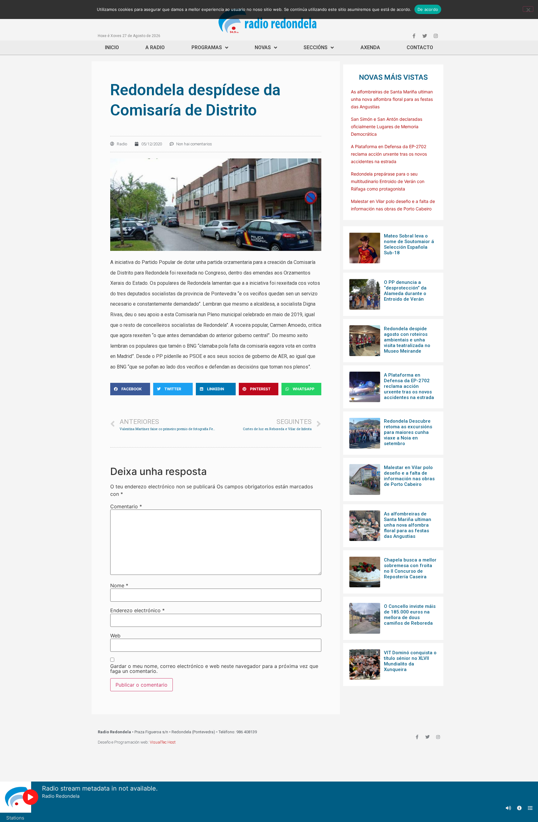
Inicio (112, 47)
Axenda (370, 47)
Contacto (420, 47)
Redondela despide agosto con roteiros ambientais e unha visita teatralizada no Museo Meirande (407, 340)
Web (115, 635)
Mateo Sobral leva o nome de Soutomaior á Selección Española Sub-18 (409, 244)
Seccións (316, 47)
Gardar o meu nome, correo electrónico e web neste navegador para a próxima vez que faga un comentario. (214, 669)
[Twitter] (424, 35)
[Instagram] (435, 35)
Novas (263, 47)
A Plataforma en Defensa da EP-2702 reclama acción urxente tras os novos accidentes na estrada (389, 154)
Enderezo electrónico (137, 610)
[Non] (528, 9)
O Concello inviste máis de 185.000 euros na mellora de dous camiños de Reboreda (410, 615)
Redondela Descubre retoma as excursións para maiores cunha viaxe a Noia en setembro (408, 432)
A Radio (155, 47)
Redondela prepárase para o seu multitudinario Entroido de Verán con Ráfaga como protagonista (387, 181)
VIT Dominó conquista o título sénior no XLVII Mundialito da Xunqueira (410, 661)
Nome (119, 585)
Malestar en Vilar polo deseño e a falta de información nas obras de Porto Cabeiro (409, 476)
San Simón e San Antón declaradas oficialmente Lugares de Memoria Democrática (386, 126)
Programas (206, 47)
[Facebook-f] (413, 35)
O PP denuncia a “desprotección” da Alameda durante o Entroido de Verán (405, 290)
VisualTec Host (163, 742)
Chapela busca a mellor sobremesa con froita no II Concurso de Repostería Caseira (410, 568)
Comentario (126, 506)
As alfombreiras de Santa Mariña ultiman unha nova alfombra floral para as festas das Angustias (392, 99)
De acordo (428, 9)
